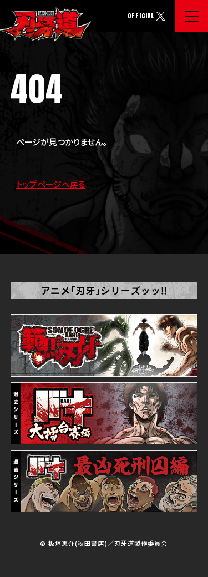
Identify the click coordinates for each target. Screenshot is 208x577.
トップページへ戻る (50, 184)
